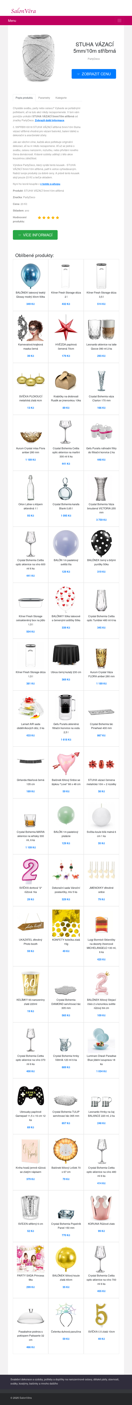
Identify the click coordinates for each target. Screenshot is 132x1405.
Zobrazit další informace (49, 120)
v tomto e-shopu (50, 184)
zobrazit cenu (96, 73)
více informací (37, 234)
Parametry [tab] (44, 97)
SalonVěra (25, 1398)
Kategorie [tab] (61, 97)
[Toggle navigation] (119, 20)
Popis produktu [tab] (24, 97)
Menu (12, 20)
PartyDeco (94, 59)
